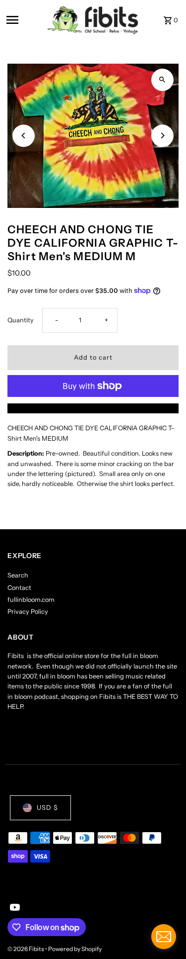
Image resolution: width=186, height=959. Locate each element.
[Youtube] (13, 908)
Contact (19, 587)
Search (17, 575)
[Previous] (23, 135)
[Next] (162, 135)
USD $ (47, 807)
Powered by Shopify (75, 949)
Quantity (20, 320)
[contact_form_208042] (163, 936)
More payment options (93, 408)
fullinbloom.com (31, 599)
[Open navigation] (23, 19)
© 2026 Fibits (26, 949)
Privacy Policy (27, 611)
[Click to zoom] (162, 80)
